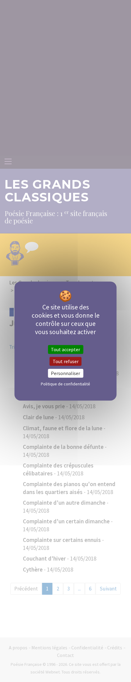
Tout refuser (66, 361)
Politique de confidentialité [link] (65, 384)
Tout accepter (65, 349)
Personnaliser (65, 373)
